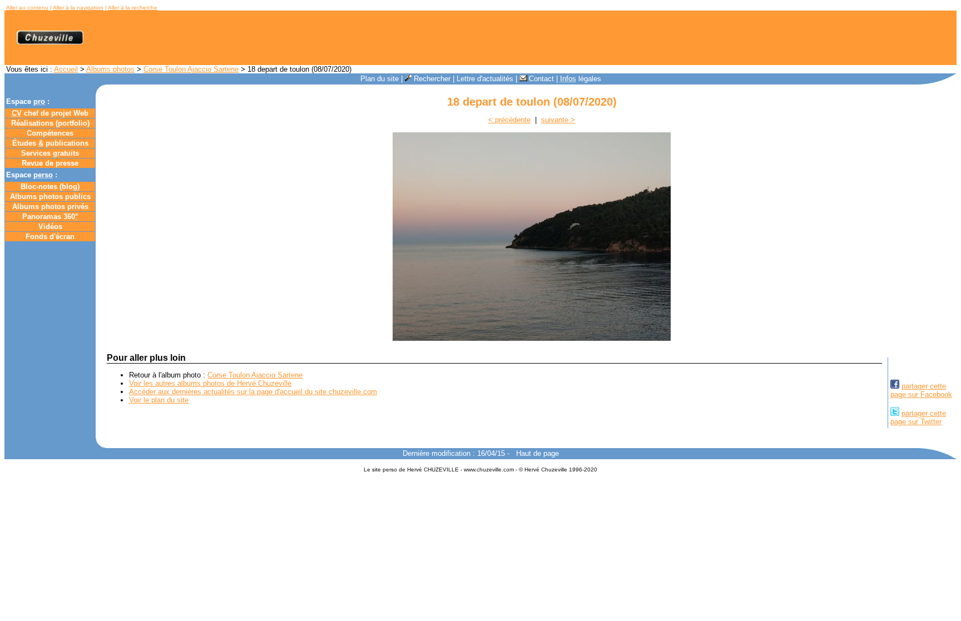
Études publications (50, 143)
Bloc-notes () (50, 186)
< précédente (509, 120)
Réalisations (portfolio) (50, 123)
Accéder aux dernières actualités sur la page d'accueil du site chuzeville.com (253, 391)
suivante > (558, 120)
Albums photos (110, 69)
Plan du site (379, 78)
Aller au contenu (27, 7)
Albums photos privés (50, 206)
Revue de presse (50, 163)
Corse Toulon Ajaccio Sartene (191, 69)
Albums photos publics (50, 196)
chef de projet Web (50, 113)
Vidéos (50, 226)
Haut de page (537, 453)
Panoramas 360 (50, 216)
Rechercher (432, 78)
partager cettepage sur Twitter (918, 417)
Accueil (66, 69)
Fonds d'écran (50, 236)
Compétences (50, 133)
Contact (541, 78)
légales (580, 78)
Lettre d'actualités (485, 78)
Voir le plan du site (159, 400)
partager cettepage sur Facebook (921, 390)
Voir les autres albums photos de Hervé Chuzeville (210, 383)
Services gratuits (50, 153)
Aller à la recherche (132, 7)
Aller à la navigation (78, 7)
